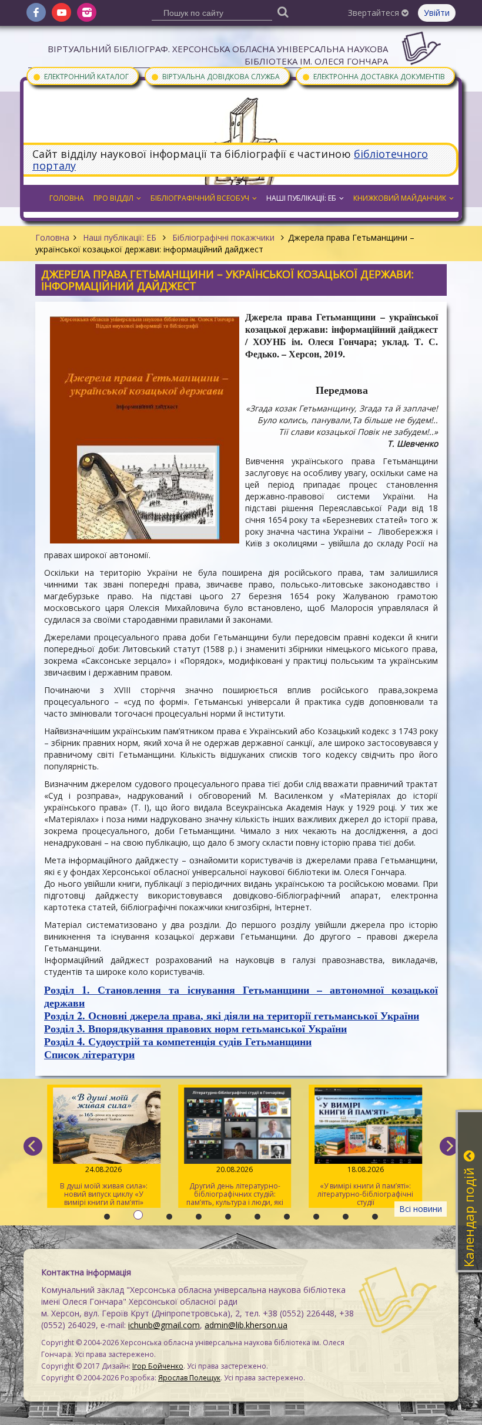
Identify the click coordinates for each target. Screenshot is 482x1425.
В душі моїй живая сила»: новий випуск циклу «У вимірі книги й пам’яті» (104, 1185)
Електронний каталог (80, 76)
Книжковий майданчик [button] (399, 198)
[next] (449, 1146)
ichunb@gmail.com (164, 1325)
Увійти (437, 12)
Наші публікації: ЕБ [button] (301, 198)
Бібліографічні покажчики (223, 237)
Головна (52, 237)
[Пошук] (283, 11)
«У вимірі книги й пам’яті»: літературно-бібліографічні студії (365, 1185)
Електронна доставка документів (373, 76)
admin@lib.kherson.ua (246, 1325)
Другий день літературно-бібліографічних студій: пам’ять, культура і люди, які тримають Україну (234, 1186)
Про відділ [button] (113, 198)
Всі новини (420, 1208)
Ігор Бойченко (157, 1366)
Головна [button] (66, 198)
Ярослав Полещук (189, 1378)
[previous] (33, 1146)
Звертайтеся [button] (374, 12)
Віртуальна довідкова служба (215, 76)
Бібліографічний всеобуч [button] (199, 198)
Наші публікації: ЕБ (120, 237)
